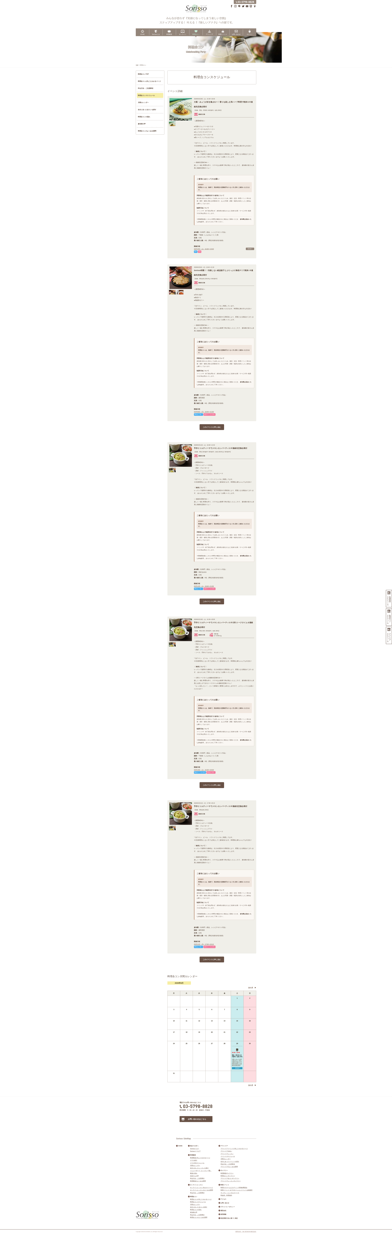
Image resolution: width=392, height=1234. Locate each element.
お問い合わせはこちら (197, 1119)
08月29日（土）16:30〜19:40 (204, 249)
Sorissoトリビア (195, 1151)
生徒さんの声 (194, 1176)
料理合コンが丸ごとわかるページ (149, 81)
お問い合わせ (236, 34)
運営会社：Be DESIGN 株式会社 (245, 1231)
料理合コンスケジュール (146, 95)
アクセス (223, 1199)
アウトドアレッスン (227, 1154)
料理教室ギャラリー (227, 1173)
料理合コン (196, 34)
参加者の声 (142, 124)
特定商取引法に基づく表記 (229, 1218)
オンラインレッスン (196, 1185)
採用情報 (223, 1214)
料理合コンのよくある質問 (147, 131)
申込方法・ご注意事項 (145, 88)
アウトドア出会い (226, 1151)
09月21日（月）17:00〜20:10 (204, 944)
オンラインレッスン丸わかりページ (201, 1187)
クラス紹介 (193, 1160)
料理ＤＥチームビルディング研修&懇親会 (234, 1187)
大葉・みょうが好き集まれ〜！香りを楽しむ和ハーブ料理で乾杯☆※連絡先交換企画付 (237, 1062)
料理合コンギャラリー (228, 1176)
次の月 (250, 988)
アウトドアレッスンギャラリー (231, 1181)
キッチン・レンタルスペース (230, 1193)
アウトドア (209, 34)
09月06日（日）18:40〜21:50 (204, 412)
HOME (142, 34)
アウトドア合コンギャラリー (230, 1178)
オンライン (182, 34)
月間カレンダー (143, 102)
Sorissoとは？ (194, 1148)
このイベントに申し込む (212, 427)
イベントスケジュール (228, 1156)
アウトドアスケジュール (389, 635)
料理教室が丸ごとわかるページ (200, 1158)
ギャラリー (224, 1170)
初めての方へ (194, 1146)
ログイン (250, 34)
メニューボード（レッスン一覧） (201, 1170)
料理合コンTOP (143, 74)
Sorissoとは (156, 34)
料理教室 (169, 34)
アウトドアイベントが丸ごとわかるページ (234, 1148)
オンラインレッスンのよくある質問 (201, 1190)
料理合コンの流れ (144, 117)
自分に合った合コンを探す (147, 109)
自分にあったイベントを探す (230, 1161)
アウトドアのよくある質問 (229, 1166)
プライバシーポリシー (228, 1207)
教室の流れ (193, 1173)
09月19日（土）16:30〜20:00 (204, 770)
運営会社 (223, 1210)
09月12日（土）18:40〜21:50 (204, 586)
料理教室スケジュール (389, 598)
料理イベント (222, 34)
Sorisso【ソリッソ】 (196, 8)
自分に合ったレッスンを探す (199, 1168)
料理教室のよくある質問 (198, 1181)
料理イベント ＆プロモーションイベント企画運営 (236, 1190)
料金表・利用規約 (226, 1195)
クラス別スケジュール (197, 1163)
